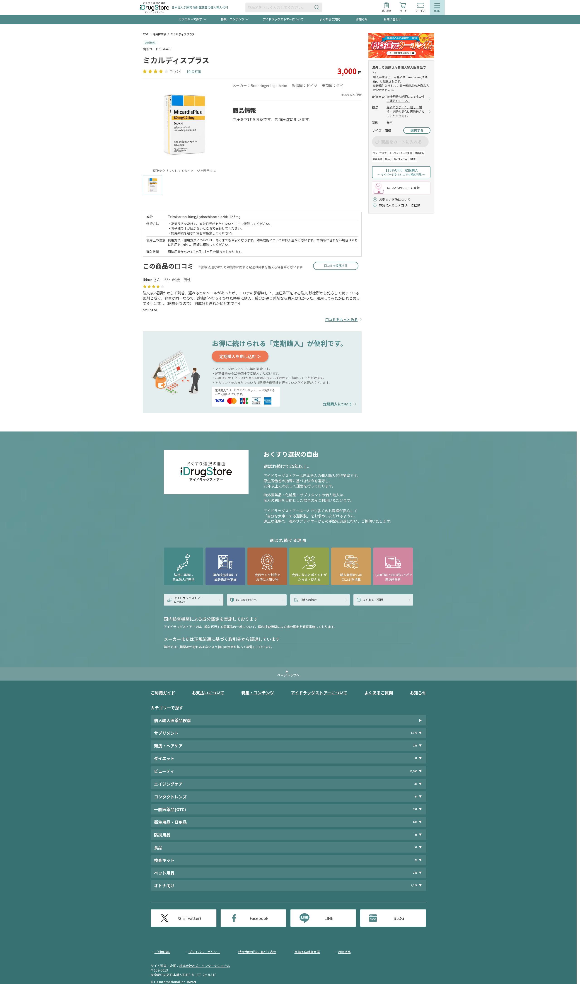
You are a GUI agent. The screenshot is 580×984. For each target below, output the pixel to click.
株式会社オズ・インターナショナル (204, 965)
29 (415, 860)
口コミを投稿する (336, 265)
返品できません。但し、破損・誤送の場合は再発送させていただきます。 (406, 111)
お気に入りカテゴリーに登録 (399, 205)
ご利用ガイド (163, 693)
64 (415, 796)
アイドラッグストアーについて (283, 19)
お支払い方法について (395, 199)
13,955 (413, 771)
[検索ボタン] (317, 7)
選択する (417, 130)
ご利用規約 (162, 952)
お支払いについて (208, 693)
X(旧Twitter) (189, 918)
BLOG (399, 918)
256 (415, 745)
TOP (146, 34)
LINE (328, 918)
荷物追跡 (344, 952)
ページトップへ (288, 675)
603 (415, 822)
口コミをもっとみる (341, 319)
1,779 (414, 885)
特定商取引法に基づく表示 (257, 952)
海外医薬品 (159, 34)
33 (415, 783)
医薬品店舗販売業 (307, 952)
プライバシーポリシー (204, 952)
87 (415, 758)
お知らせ (362, 19)
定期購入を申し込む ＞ (240, 356)
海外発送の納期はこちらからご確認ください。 (406, 99)
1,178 (414, 732)
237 (415, 809)
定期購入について (337, 404)
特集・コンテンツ (257, 693)
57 (415, 847)
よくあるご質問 (329, 19)
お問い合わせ (392, 19)
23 (415, 834)
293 (415, 872)
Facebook (259, 918)
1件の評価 (193, 71)
